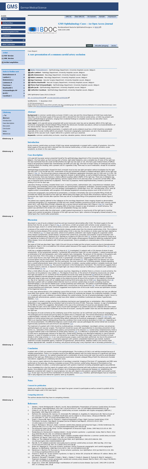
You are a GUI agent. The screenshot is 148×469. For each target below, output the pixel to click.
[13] (103, 320)
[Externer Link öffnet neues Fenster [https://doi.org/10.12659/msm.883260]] (70, 434)
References (6, 134)
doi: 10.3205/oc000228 (36, 98)
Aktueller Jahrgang (101, 46)
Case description (8, 123)
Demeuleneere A (9, 74)
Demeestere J (8, 80)
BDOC (97, 27)
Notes (5, 131)
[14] (75, 331)
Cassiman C (7, 96)
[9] (29, 280)
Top (5, 115)
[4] (33, 242)
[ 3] (101, 204)
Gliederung (6, 138)
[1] (112, 227)
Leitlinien (6, 36)
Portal (5, 19)
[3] (89, 236)
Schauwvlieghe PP (10, 90)
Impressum (112, 16)
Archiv (114, 46)
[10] (94, 280)
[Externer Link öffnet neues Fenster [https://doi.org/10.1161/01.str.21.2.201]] (51, 430)
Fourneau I (7, 85)
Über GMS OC (79, 16)
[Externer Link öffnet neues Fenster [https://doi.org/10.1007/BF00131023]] (88, 448)
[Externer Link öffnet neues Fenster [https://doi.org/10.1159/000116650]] (80, 437)
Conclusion (6, 128)
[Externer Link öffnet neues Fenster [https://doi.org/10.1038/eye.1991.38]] (52, 464)
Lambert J (6, 77)
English (3, 16)
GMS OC (68, 16)
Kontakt (102, 16)
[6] (44, 268)
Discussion (6, 126)
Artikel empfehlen (11, 62)
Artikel (89, 46)
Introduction (7, 120)
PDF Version (9, 56)
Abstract (6, 118)
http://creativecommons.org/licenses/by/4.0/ (49, 106)
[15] (81, 373)
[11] (105, 316)
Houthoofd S (8, 88)
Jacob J (5, 93)
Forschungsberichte (11, 32)
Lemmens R (7, 82)
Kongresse (7, 27)
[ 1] (36, 173)
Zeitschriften (8, 23)
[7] (58, 273)
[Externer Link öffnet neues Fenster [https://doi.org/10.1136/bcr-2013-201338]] (74, 445)
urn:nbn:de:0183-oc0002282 (57, 98)
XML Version (9, 58)
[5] (69, 250)
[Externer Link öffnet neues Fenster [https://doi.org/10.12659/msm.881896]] (57, 461)
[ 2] (30, 198)
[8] (93, 274)
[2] (42, 233)
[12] (109, 316)
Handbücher (8, 40)
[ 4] (58, 225)
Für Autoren (92, 16)
